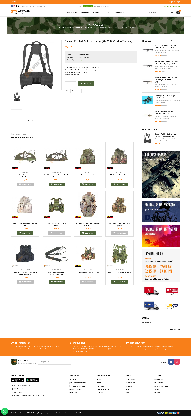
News (80, 6)
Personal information (161, 386)
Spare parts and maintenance (78, 383)
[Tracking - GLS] (161, 305)
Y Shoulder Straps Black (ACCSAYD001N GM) (56, 273)
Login (178, 2)
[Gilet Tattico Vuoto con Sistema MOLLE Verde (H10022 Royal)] (25, 156)
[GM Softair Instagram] (161, 236)
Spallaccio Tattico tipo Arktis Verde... (56, 225)
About (99, 383)
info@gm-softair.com (21, 389)
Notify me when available (36, 157)
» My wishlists (175, 329)
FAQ (111, 6)
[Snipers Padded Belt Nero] (17, 97)
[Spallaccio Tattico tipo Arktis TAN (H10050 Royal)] (88, 205)
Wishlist (146, 318)
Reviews (16, 112)
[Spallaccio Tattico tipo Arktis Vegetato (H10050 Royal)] (119, 205)
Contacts (106, 6)
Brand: (69, 55)
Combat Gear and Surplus (77, 27)
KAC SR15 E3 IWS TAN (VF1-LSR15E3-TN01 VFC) (165, 113)
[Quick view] (36, 152)
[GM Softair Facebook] (161, 211)
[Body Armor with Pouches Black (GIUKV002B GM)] (25, 254)
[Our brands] (161, 174)
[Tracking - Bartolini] (161, 291)
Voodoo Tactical (83, 55)
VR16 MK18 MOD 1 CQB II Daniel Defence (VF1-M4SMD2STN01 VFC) (166, 80)
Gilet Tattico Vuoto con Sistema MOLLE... (25, 176)
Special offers (88, 6)
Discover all (175, 41)
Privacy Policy (37, 413)
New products (98, 6)
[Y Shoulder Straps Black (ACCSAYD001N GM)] (57, 254)
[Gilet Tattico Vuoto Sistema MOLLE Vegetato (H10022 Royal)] (57, 156)
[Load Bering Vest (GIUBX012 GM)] (119, 254)
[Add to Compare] (72, 91)
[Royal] (15, 167)
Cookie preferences (49, 413)
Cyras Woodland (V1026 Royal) (88, 272)
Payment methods (103, 389)
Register (172, 2)
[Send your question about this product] (78, 91)
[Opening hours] (161, 265)
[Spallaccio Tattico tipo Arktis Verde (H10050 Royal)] (57, 205)
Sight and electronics (75, 389)
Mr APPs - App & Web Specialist (72, 413)
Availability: (70, 60)
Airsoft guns (72, 379)
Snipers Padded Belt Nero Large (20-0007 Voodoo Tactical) (166, 135)
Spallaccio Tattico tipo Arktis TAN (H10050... (88, 225)
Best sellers (129, 386)
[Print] (83, 91)
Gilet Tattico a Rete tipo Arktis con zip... (88, 176)
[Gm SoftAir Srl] (20, 11)
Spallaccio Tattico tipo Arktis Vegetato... (119, 225)
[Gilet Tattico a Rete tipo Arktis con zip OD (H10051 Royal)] (88, 156)
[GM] (15, 264)
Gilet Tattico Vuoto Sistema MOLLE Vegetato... (56, 176)
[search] (172, 12)
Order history (158, 379)
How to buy (100, 386)
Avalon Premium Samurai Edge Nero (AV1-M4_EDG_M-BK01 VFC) (167, 63)
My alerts (157, 392)
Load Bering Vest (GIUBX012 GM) (119, 272)
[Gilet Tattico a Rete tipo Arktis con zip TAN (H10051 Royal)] (25, 205)
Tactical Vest (91, 27)
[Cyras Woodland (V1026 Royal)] (88, 254)
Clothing (65, 27)
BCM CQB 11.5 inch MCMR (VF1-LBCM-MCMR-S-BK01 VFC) (166, 47)
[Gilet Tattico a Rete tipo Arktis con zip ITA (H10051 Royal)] (119, 156)
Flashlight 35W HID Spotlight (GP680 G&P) (165, 97)
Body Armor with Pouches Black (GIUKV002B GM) (25, 273)
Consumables (73, 392)
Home (58, 27)
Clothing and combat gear (77, 386)
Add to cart (58, 184)
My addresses (158, 383)
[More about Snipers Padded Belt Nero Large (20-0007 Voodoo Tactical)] (147, 138)
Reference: (71, 57)
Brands (128, 389)
